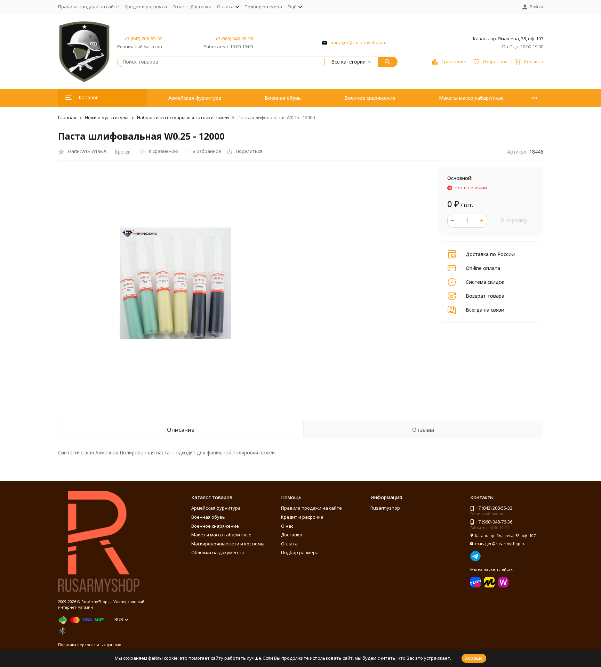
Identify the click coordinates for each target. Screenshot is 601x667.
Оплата (289, 544)
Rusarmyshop (385, 508)
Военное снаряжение (369, 97)
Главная (67, 117)
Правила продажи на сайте (88, 6)
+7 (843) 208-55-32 (143, 38)
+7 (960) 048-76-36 (234, 38)
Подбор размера (263, 6)
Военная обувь (283, 97)
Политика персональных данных (89, 644)
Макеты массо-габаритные (471, 97)
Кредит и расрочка (146, 6)
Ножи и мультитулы (106, 117)
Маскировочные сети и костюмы (227, 544)
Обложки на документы (217, 552)
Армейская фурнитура (194, 97)
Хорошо (474, 658)
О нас (179, 6)
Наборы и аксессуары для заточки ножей (183, 117)
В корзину (513, 220)
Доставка (200, 6)
